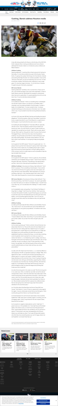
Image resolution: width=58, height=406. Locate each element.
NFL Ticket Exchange (39, 371)
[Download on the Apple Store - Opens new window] (25, 390)
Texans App (2, 383)
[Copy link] (45, 23)
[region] (29, 400)
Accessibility (2, 381)
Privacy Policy (21, 403)
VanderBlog (11, 366)
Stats (48, 369)
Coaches (47, 367)
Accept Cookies (43, 403)
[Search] (41, 9)
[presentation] (56, 354)
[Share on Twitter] (40, 23)
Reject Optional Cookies (43, 400)
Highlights (56, 365)
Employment (2, 365)
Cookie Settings (43, 397)
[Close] (56, 400)
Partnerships (2, 370)
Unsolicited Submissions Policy (2, 373)
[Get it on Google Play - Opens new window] (33, 390)
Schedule (47, 365)
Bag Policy (30, 366)
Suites (39, 377)
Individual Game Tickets (39, 367)
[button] (27, 353)
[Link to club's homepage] (2, 9)
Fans (20, 365)
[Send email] (43, 23)
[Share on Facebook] (38, 23)
